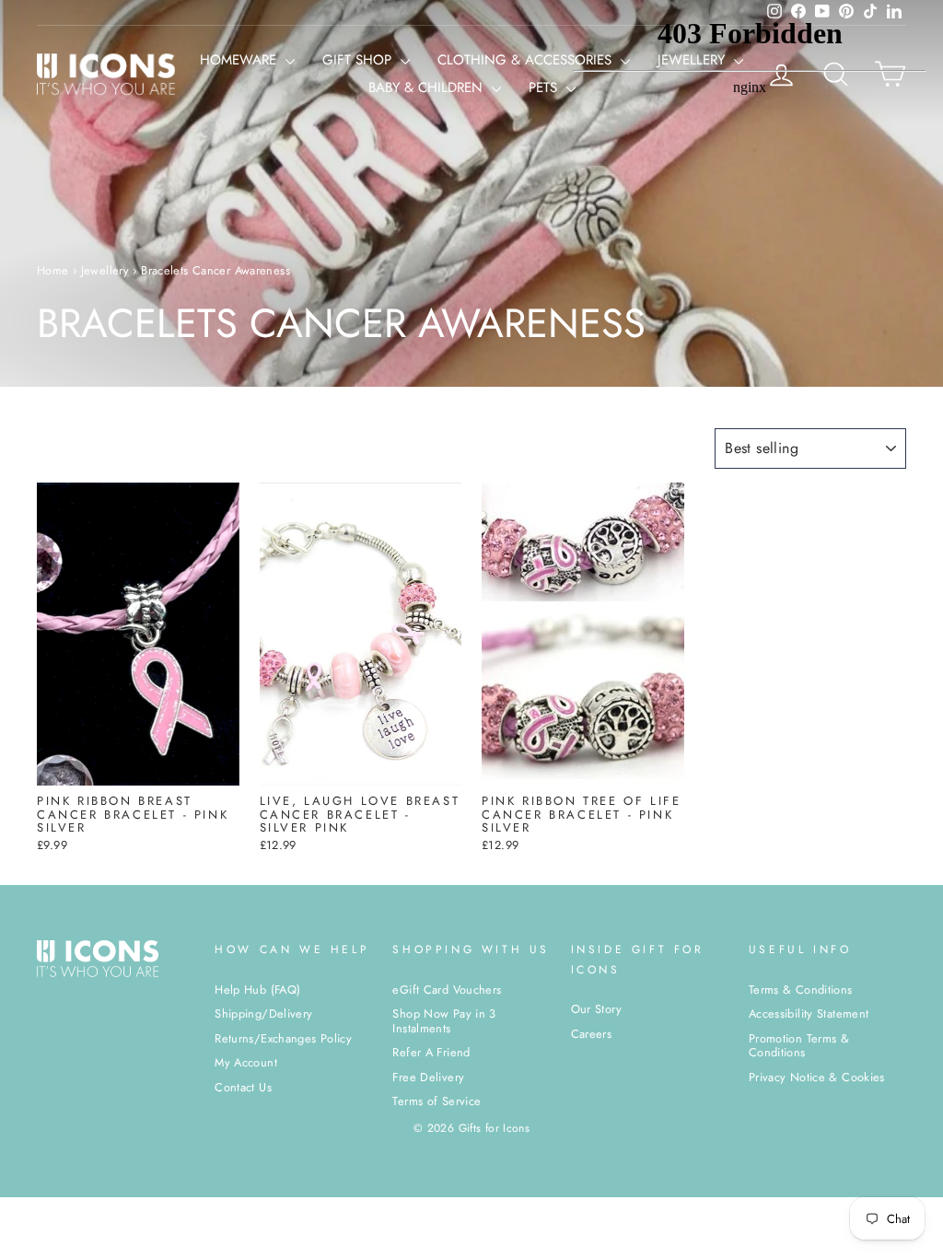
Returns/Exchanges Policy (283, 1038)
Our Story (596, 1009)
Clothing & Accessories (526, 60)
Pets (545, 87)
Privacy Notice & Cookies (817, 1077)
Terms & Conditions (801, 989)
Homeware (240, 60)
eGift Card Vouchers (446, 989)
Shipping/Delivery (263, 1013)
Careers (591, 1034)
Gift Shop (359, 60)
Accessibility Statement (809, 1013)
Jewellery (105, 270)
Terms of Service (436, 1101)
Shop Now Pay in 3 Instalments (443, 1020)
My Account (246, 1062)
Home (53, 270)
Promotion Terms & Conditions (799, 1045)
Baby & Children (427, 87)
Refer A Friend (431, 1052)
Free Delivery (428, 1077)
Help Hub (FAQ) (257, 989)
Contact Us (243, 1087)
